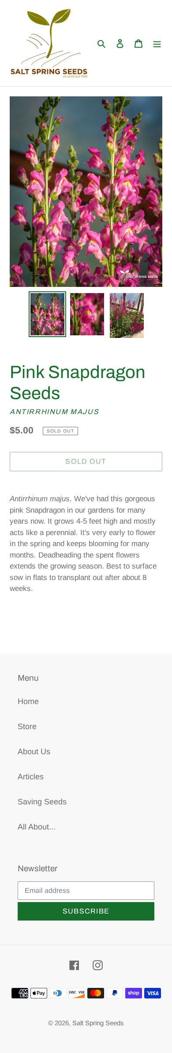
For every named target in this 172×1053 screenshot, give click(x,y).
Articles (31, 776)
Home (28, 701)
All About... (37, 826)
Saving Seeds (42, 801)
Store (27, 726)
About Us (34, 751)
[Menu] (157, 43)
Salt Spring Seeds (98, 1023)
